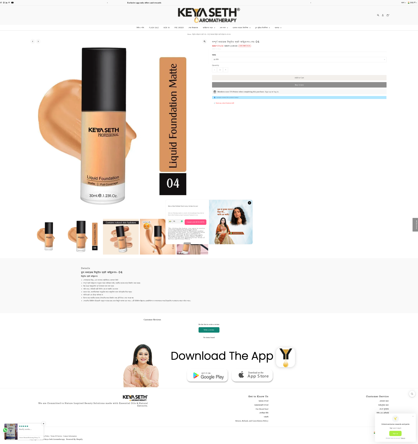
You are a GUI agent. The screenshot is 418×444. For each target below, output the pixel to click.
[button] (170, 221)
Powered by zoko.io (187, 243)
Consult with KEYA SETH (195, 222)
